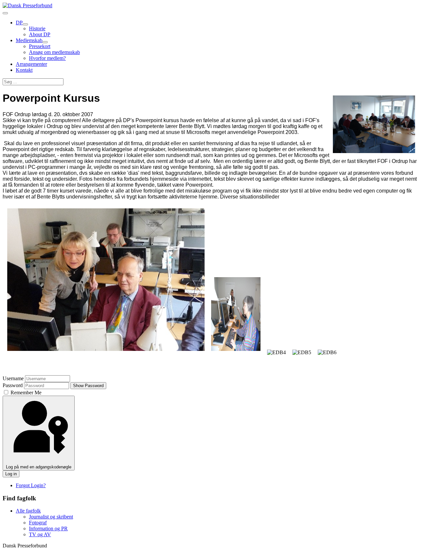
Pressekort (39, 46)
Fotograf (38, 522)
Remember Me (25, 392)
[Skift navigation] (5, 13)
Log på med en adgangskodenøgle (38, 466)
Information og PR (48, 528)
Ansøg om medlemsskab (54, 52)
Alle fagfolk (28, 511)
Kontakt (24, 70)
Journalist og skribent (51, 516)
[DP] (25, 24)
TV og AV (40, 534)
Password (13, 385)
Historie (37, 28)
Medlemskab (29, 40)
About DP (39, 34)
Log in (11, 473)
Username (13, 378)
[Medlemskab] (45, 42)
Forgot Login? (31, 485)
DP (19, 22)
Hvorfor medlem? (47, 58)
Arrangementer (31, 64)
